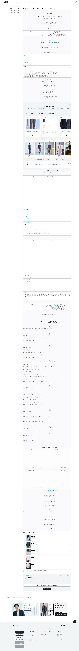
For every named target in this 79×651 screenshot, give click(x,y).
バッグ (30, 639)
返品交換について (19, 637)
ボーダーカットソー (27, 277)
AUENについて (59, 633)
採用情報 (58, 635)
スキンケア (30, 644)
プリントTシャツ (26, 57)
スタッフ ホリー (47, 490)
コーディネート (18, 2)
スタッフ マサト (49, 89)
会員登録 (19, 634)
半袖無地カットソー (27, 211)
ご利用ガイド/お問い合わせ (19, 639)
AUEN (30, 577)
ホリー (50, 42)
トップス (31, 635)
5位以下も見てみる (26, 571)
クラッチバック (26, 218)
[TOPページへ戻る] (74, 621)
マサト (52, 505)
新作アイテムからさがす (32, 633)
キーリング (25, 285)
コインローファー (26, 281)
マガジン (24, 2)
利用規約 (58, 638)
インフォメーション (31, 2)
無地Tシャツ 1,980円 (36, 467)
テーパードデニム (26, 279)
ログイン (19, 631)
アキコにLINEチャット (69, 35)
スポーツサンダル (26, 60)
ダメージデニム (26, 212)
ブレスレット (26, 222)
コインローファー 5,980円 (62, 487)
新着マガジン (11, 8)
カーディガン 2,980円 (62, 467)
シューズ (30, 638)
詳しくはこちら (46, 588)
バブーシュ (25, 214)
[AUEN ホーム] (5, 2)
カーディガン (26, 275)
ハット (25, 216)
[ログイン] (70, 2)
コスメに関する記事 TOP (43, 634)
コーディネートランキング (13, 12)
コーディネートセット (32, 641)
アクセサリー (31, 640)
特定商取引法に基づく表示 (60, 636)
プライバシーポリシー (60, 639)
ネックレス (25, 62)
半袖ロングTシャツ (27, 58)
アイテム (12, 2)
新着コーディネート (12, 10)
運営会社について (59, 634)
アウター (31, 634)
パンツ (31, 636)
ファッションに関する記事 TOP (44, 633)
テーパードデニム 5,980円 (36, 487)
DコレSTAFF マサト (56, 304)
